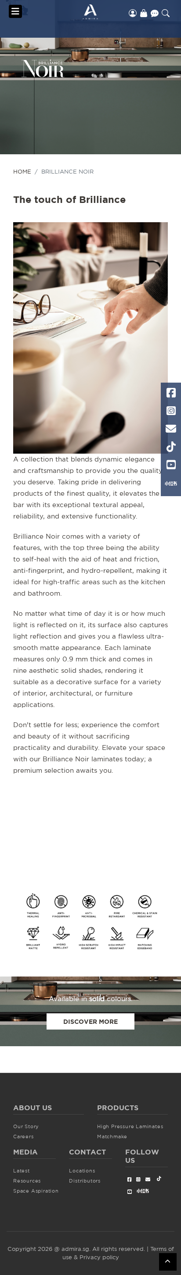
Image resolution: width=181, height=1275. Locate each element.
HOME (22, 171)
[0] (143, 13)
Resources (27, 1180)
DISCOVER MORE (90, 1021)
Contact (154, 13)
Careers (23, 1136)
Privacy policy (99, 1257)
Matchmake (112, 1136)
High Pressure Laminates (130, 1126)
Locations (82, 1170)
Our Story (26, 1126)
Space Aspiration (36, 1190)
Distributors (85, 1180)
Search (165, 13)
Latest (21, 1170)
